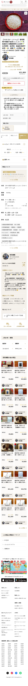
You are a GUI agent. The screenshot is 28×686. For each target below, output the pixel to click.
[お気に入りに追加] (25, 13)
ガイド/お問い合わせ (6, 618)
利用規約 (3, 622)
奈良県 (3, 658)
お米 (13, 212)
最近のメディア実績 (8, 295)
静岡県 (9, 654)
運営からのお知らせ (6, 620)
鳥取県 (15, 658)
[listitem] (7, 343)
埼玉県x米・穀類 (15, 232)
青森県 (9, 643)
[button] (14, 149)
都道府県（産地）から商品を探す (10, 640)
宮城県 (22, 643)
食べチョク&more (18, 631)
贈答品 (13, 227)
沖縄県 (15, 666)
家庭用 (19, 227)
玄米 (16, 212)
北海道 (3, 643)
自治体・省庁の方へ (19, 608)
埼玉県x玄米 (6, 235)
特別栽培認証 (6, 227)
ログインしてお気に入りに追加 (15, 90)
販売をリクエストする (14, 83)
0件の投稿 (19, 69)
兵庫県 (22, 656)
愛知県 (15, 654)
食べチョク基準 (5, 593)
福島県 (15, 645)
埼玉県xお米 (14, 235)
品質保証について (5, 595)
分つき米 (22, 229)
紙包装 (16, 229)
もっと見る (15, 179)
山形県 (9, 645)
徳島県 (22, 660)
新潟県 (15, 649)
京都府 (9, 656)
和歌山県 (10, 658)
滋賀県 (3, 656)
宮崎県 (3, 666)
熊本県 (15, 664)
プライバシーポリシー (6, 625)
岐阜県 (3, 654)
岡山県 (3, 660)
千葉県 (22, 647)
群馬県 (9, 647)
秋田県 (3, 645)
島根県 (22, 658)
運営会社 (3, 615)
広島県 (9, 660)
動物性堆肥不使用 (7, 229)
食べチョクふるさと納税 (20, 615)
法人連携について (18, 605)
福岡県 (22, 662)
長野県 (22, 652)
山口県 (15, 660)
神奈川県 (10, 649)
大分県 (22, 664)
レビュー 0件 (13, 69)
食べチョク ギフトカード (20, 629)
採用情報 (3, 635)
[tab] (4, 136)
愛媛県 (9, 662)
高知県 (15, 662)
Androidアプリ (18, 636)
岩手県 (15, 643)
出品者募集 (17, 590)
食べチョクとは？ (5, 590)
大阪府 (15, 656)
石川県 (3, 652)
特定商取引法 (4, 627)
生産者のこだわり (7, 270)
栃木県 (3, 647)
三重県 (22, 654)
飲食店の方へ (4, 597)
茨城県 (22, 645)
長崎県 (9, 664)
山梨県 (15, 652)
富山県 (22, 649)
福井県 (9, 652)
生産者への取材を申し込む (20, 598)
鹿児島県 (10, 666)
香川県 (3, 662)
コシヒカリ (18, 214)
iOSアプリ (17, 634)
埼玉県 (7, 219)
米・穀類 (7, 212)
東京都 (3, 649)
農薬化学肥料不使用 (8, 224)
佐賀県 (3, 664)
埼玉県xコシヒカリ (7, 238)
